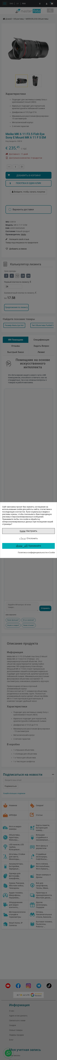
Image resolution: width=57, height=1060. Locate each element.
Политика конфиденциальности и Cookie (36, 552)
